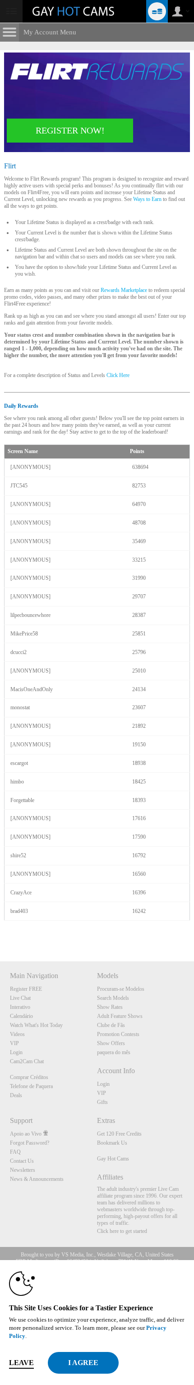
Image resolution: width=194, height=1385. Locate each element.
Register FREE (26, 989)
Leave (21, 1362)
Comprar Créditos (29, 1077)
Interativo (20, 1007)
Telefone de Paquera (31, 1086)
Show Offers (111, 1043)
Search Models (113, 998)
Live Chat (20, 998)
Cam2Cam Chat (27, 1061)
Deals (16, 1095)
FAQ (15, 1152)
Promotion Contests (118, 1034)
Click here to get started (122, 1231)
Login (16, 1052)
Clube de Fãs (111, 1025)
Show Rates (110, 1007)
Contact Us (22, 1161)
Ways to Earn (147, 199)
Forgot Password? (29, 1143)
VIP (14, 1043)
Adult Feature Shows (120, 1016)
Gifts (102, 1102)
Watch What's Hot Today (36, 1025)
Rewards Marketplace (124, 290)
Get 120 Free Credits (119, 1134)
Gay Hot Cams (113, 1159)
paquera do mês (113, 1052)
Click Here (117, 375)
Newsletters (22, 1170)
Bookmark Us (112, 1143)
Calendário (21, 1016)
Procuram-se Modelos (120, 989)
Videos (17, 1034)
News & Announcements (37, 1179)
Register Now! (70, 130)
